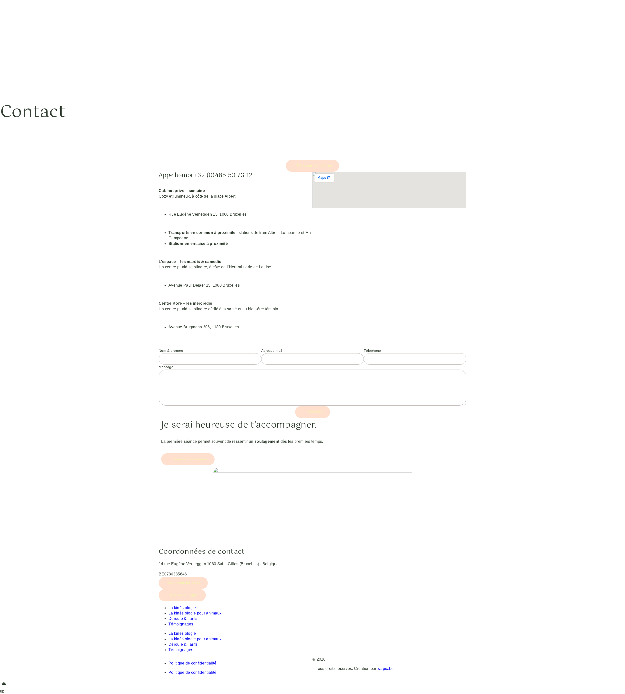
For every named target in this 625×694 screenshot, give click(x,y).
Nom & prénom (171, 350)
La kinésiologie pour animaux (194, 613)
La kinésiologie (182, 608)
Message (166, 367)
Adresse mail (271, 350)
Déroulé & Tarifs (183, 618)
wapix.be (385, 668)
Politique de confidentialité (192, 663)
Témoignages (180, 624)
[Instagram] (370, 607)
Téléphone (372, 350)
